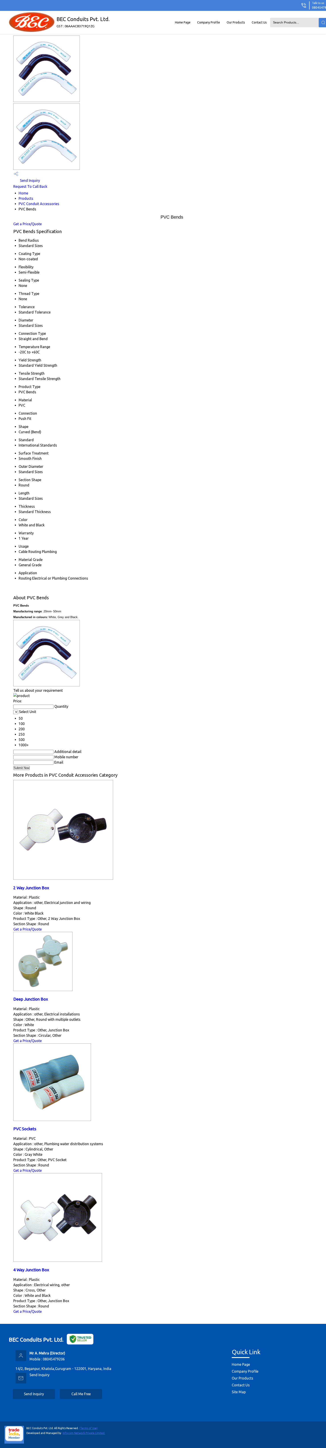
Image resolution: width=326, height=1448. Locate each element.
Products (26, 198)
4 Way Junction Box (31, 1270)
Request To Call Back (30, 186)
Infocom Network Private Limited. (84, 1433)
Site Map (239, 1392)
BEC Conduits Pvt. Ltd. (83, 22)
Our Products (236, 22)
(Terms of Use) (88, 1428)
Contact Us (259, 22)
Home (23, 193)
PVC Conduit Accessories (39, 204)
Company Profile (208, 22)
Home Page (182, 22)
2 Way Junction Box (31, 888)
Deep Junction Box (30, 999)
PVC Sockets (24, 1129)
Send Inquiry (29, 180)
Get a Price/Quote (27, 224)
